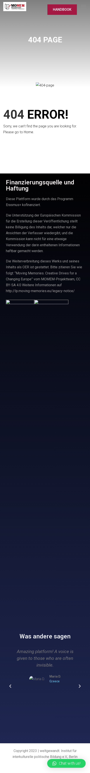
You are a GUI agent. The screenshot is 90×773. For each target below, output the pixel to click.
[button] (10, 686)
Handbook (62, 9)
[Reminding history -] (14, 6)
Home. (29, 132)
